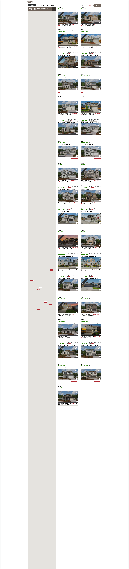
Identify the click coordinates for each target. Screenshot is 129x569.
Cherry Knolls (60, 68)
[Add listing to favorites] (77, 22)
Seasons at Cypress (96, 314)
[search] (97, 2)
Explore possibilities (33, 9)
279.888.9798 (87, 5)
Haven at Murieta (73, 314)
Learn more (69, 8)
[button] (32, 280)
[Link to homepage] (30, 2)
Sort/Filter (33, 5)
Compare (76, 13)
